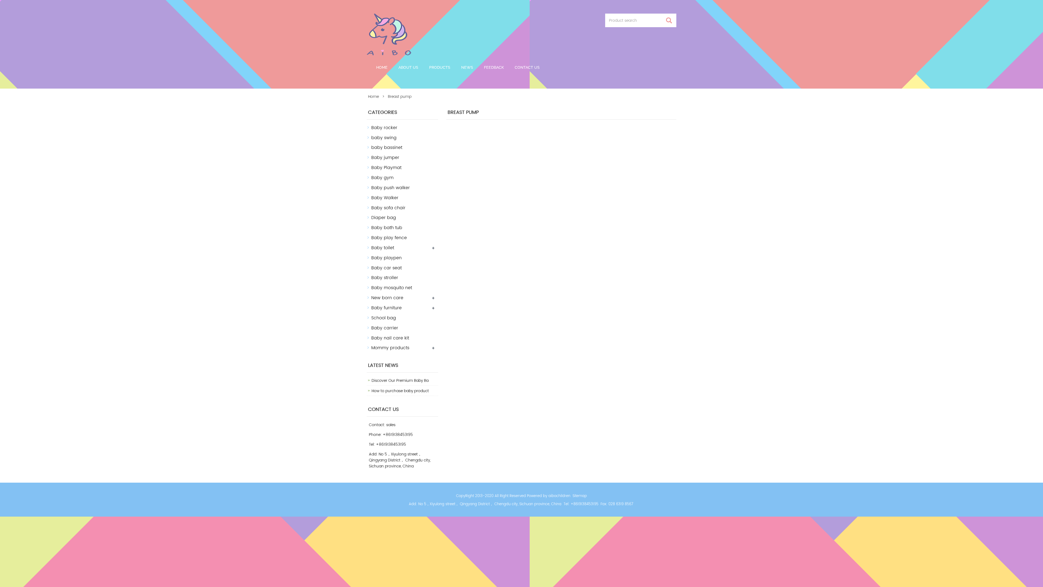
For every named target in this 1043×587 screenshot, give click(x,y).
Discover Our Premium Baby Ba (400, 380)
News (467, 67)
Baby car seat (386, 267)
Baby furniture (386, 307)
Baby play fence (389, 237)
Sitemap (580, 496)
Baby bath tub (386, 227)
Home (382, 67)
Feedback (494, 67)
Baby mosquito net (391, 287)
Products (439, 67)
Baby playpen (386, 257)
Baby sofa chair (388, 207)
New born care (387, 297)
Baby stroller (384, 277)
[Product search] (669, 20)
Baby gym (382, 177)
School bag (383, 317)
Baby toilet (382, 247)
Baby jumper (385, 157)
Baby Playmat (386, 167)
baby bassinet (386, 147)
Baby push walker (390, 187)
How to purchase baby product (400, 391)
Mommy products (390, 347)
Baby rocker (384, 127)
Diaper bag (383, 217)
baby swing (384, 137)
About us (408, 67)
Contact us (527, 67)
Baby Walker (384, 197)
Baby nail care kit (390, 338)
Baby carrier (384, 328)
